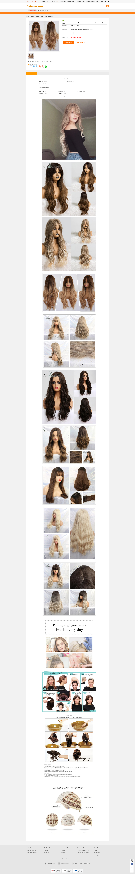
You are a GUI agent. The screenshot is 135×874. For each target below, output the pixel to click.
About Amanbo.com (31, 850)
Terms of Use (97, 852)
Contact (43, 13)
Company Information (32, 852)
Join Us (95, 850)
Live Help (46, 850)
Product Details (31, 74)
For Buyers (63, 850)
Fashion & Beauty (40, 16)
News (50, 13)
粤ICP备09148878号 (78, 866)
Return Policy (41, 74)
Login (28, 1)
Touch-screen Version (64, 863)
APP (76, 863)
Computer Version (51, 863)
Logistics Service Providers (83, 850)
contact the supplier (78, 29)
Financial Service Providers (83, 852)
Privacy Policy (97, 855)
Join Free (34, 1)
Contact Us (46, 852)
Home (28, 13)
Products (32, 16)
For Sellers (63, 852)
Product (35, 13)
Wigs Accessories (49, 16)
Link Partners (97, 854)
